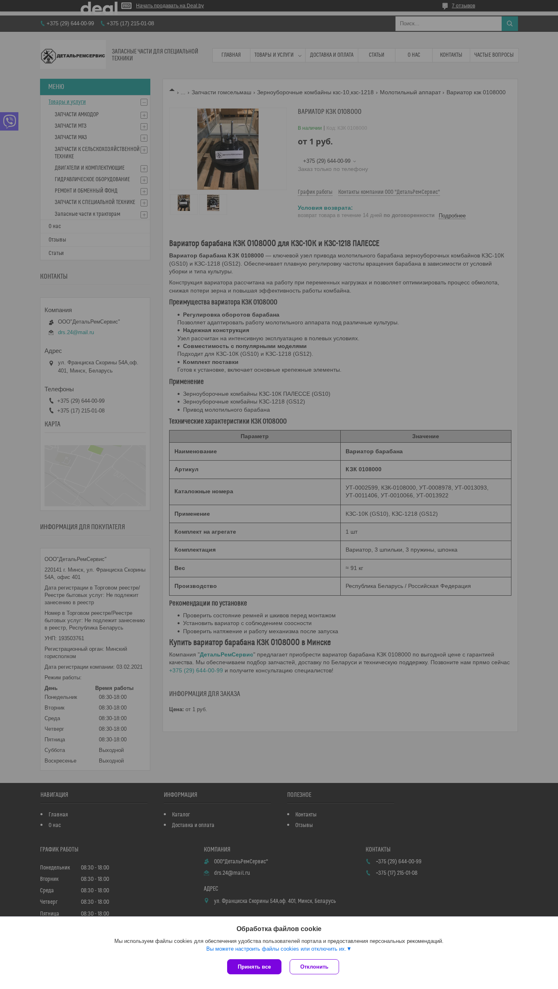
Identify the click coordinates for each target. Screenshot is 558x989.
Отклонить (314, 967)
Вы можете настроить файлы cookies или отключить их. (276, 949)
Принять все (254, 967)
